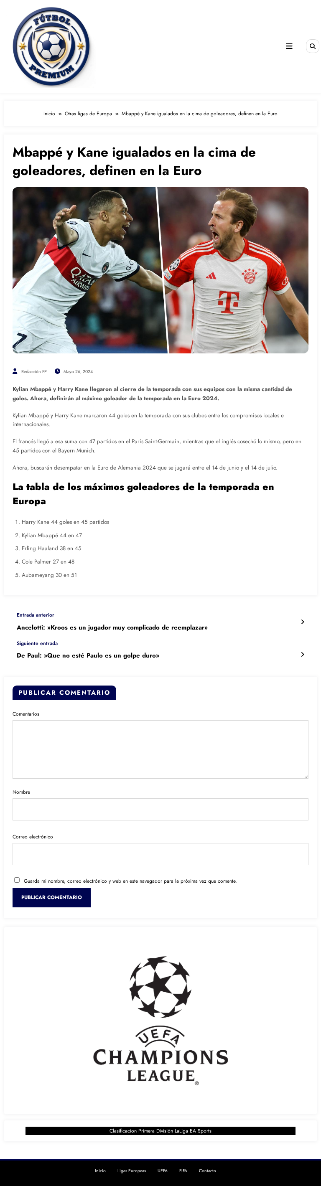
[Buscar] (312, 46)
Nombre (21, 792)
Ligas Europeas (131, 1171)
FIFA (183, 1171)
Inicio (100, 1171)
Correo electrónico (33, 837)
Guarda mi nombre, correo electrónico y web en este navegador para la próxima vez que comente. (130, 881)
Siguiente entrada (37, 643)
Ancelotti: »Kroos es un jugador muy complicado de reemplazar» (112, 627)
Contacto (207, 1171)
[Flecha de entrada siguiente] (302, 655)
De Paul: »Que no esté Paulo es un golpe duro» (88, 655)
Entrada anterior (35, 615)
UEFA (163, 1171)
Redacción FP (34, 371)
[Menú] (289, 46)
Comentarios (26, 714)
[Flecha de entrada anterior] (302, 622)
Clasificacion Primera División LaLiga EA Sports (160, 1131)
